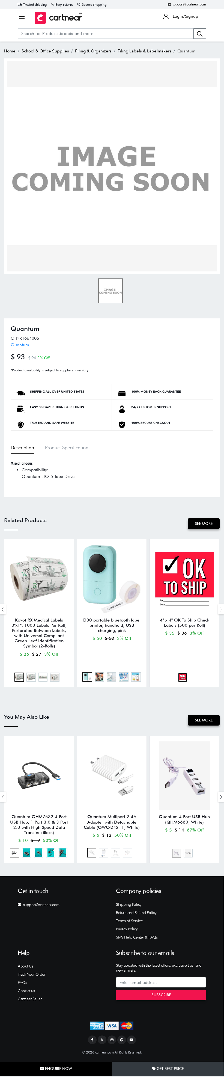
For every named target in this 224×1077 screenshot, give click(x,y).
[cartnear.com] (58, 18)
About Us (25, 966)
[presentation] (221, 609)
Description (22, 447)
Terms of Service (129, 920)
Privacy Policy (127, 929)
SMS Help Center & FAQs (136, 937)
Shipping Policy (129, 904)
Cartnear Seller (30, 998)
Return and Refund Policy (136, 912)
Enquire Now (58, 1068)
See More (204, 523)
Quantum (20, 344)
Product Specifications (67, 447)
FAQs (22, 982)
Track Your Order (31, 974)
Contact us (26, 990)
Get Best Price (170, 1068)
